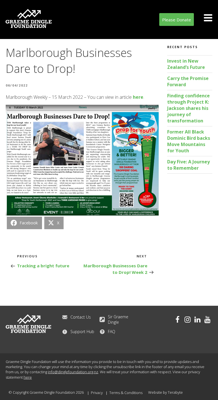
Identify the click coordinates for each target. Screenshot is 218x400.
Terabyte (175, 392)
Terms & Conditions (125, 392)
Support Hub (82, 331)
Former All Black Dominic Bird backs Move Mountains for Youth (188, 141)
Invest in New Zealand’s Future (186, 64)
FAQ (111, 331)
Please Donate (176, 19)
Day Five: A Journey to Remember (188, 165)
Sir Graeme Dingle (118, 319)
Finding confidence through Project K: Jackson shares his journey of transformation (188, 108)
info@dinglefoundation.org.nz (73, 371)
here (138, 97)
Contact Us (80, 317)
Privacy (97, 392)
